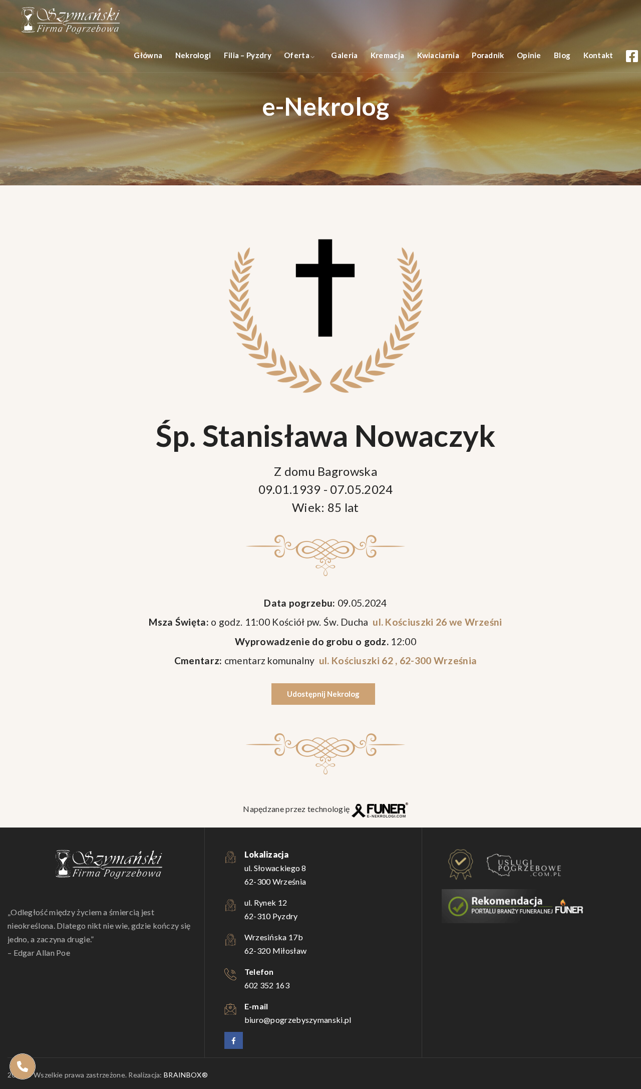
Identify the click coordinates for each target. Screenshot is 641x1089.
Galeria (344, 55)
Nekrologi (193, 55)
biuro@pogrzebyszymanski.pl (298, 1019)
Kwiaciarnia (438, 55)
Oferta (296, 55)
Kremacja (387, 55)
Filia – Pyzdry (247, 55)
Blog (562, 55)
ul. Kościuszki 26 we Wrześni (436, 622)
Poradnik (488, 55)
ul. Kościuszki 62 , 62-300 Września (396, 660)
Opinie (529, 55)
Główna (148, 55)
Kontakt (598, 55)
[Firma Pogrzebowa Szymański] (70, 20)
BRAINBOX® (186, 1074)
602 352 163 (266, 985)
